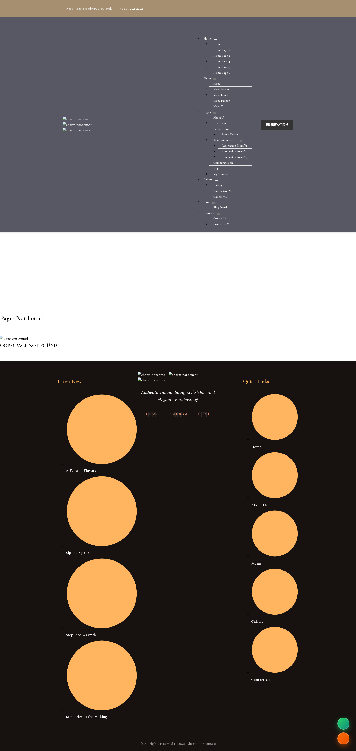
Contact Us (219, 218)
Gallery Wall (220, 196)
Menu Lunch (220, 95)
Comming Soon (223, 162)
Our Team (219, 123)
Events (217, 129)
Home (208, 38)
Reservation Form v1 (234, 145)
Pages (207, 112)
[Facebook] (255, 8)
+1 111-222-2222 (131, 8)
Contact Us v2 (221, 224)
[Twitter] (277, 8)
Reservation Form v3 (234, 157)
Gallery (208, 179)
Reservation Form (224, 140)
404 (215, 168)
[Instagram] (288, 8)
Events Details (230, 134)
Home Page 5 (221, 67)
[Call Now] (343, 738)
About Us (219, 117)
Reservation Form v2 (234, 151)
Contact (209, 213)
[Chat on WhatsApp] (343, 724)
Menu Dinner (221, 100)
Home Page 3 (221, 55)
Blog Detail (220, 207)
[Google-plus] (266, 8)
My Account (220, 174)
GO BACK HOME (13, 357)
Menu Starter (221, 89)
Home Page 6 (221, 73)
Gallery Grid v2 (222, 191)
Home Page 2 (221, 50)
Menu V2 (218, 106)
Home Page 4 (221, 61)
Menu (207, 78)
